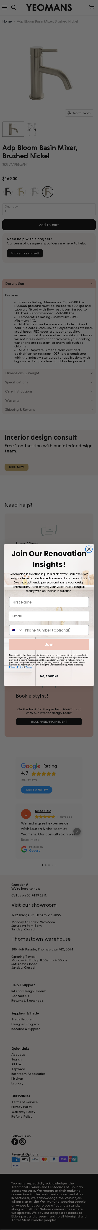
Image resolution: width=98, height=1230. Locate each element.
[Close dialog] (89, 549)
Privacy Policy (16, 667)
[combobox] (16, 630)
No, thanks (49, 676)
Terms (29, 667)
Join (49, 644)
